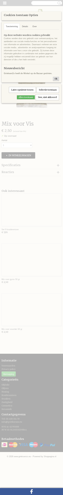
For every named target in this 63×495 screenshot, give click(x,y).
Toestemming (12, 26)
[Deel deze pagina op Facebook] (31, 491)
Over (34, 26)
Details (25, 26)
